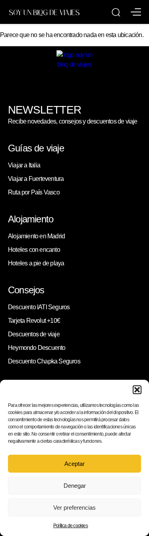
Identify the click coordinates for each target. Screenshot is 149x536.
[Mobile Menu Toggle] (136, 12)
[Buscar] (116, 12)
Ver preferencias (74, 507)
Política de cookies (70, 525)
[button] (137, 390)
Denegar (75, 485)
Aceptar (74, 463)
